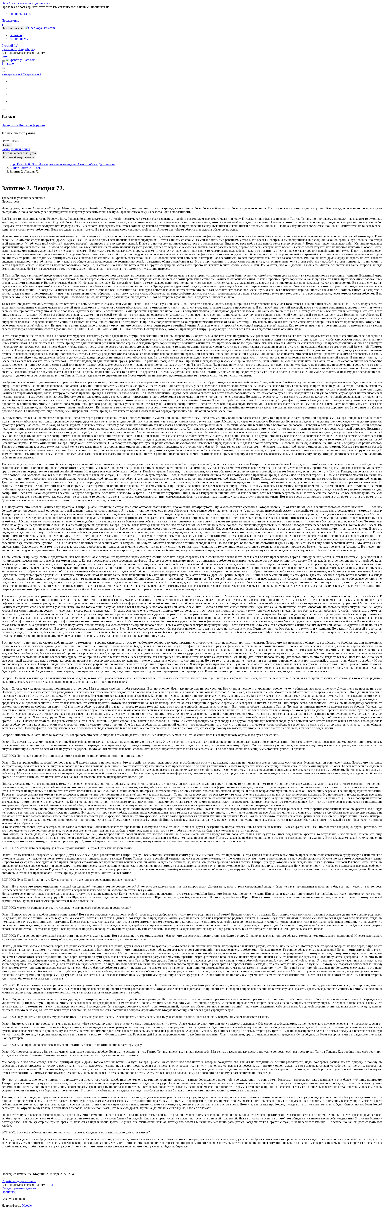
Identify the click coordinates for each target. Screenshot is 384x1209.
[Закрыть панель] (3, 61)
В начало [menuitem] (16, 35)
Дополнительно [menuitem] (20, 38)
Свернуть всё (32, 74)
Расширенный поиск (16, 149)
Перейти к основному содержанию (26, 3)
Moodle (27, 1205)
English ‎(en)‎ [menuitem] (27, 49)
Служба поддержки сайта (19, 1181)
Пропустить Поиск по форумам (23, 125)
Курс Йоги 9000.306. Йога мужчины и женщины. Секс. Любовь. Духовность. (62, 164)
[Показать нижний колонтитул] (3, 1178)
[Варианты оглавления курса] (3, 71)
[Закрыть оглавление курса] (3, 68)
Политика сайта (20, 13)
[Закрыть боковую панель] (3, 109)
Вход (5, 56)
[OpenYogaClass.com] (20, 60)
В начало (8, 63)
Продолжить (10, 20)
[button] (10, 45)
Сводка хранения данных (19, 1188)
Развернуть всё (12, 74)
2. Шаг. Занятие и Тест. (25, 168)
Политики (9, 1192)
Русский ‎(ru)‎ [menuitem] (10, 49)
